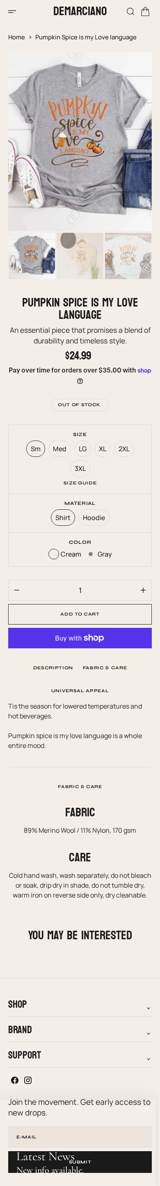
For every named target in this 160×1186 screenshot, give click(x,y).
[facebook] (14, 1090)
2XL (123, 450)
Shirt (62, 519)
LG (81, 450)
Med (59, 450)
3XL (79, 470)
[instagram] (27, 1090)
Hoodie (93, 519)
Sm (34, 450)
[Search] (124, 11)
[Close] (147, 1109)
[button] (14, 11)
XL (101, 450)
